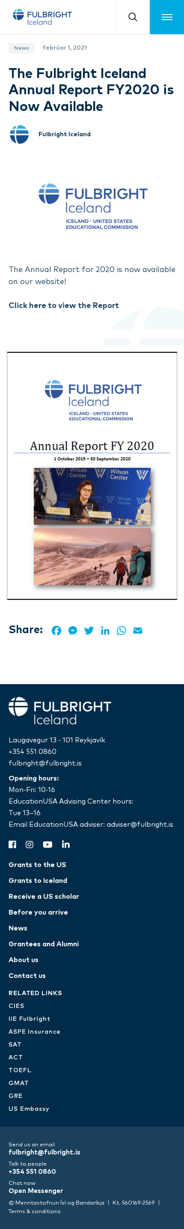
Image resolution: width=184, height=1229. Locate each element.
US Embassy (29, 1109)
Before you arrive (38, 912)
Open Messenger (36, 1191)
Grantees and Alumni (44, 944)
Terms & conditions (35, 1211)
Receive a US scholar (44, 896)
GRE (16, 1096)
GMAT (19, 1083)
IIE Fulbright (29, 1019)
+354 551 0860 (32, 751)
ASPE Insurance (35, 1032)
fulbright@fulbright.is (45, 763)
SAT (15, 1045)
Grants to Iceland (38, 880)
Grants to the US (37, 864)
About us (24, 960)
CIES (16, 1006)
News (18, 928)
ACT (16, 1058)
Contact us (27, 975)
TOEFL (20, 1071)
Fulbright (42, 17)
